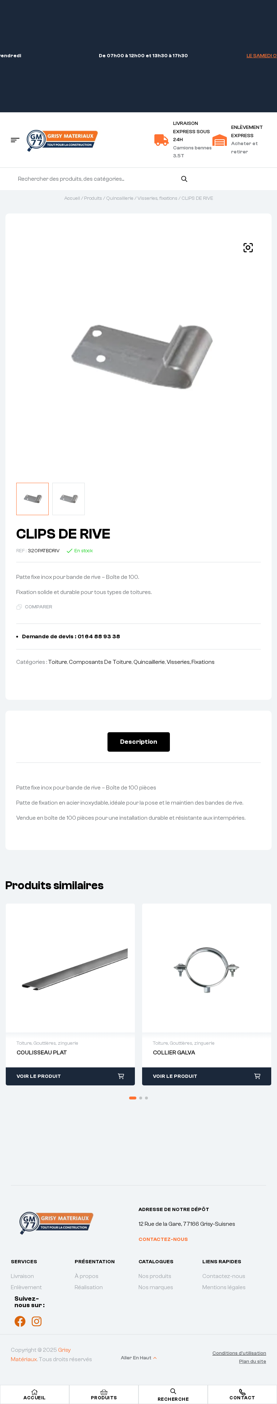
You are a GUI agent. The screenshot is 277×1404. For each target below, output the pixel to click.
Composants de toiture (100, 662)
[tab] (138, 742)
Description (138, 742)
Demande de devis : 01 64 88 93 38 (71, 636)
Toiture (57, 662)
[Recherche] (184, 178)
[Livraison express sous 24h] (161, 140)
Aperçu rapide (63, 968)
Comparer (38, 607)
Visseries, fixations (157, 198)
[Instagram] (36, 1321)
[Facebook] (20, 1321)
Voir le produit (39, 1076)
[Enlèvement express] (219, 140)
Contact (242, 1397)
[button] (248, 247)
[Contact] (242, 1392)
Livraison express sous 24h (191, 132)
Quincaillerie (119, 198)
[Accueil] (34, 1392)
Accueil (72, 198)
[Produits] (104, 1392)
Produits (93, 198)
